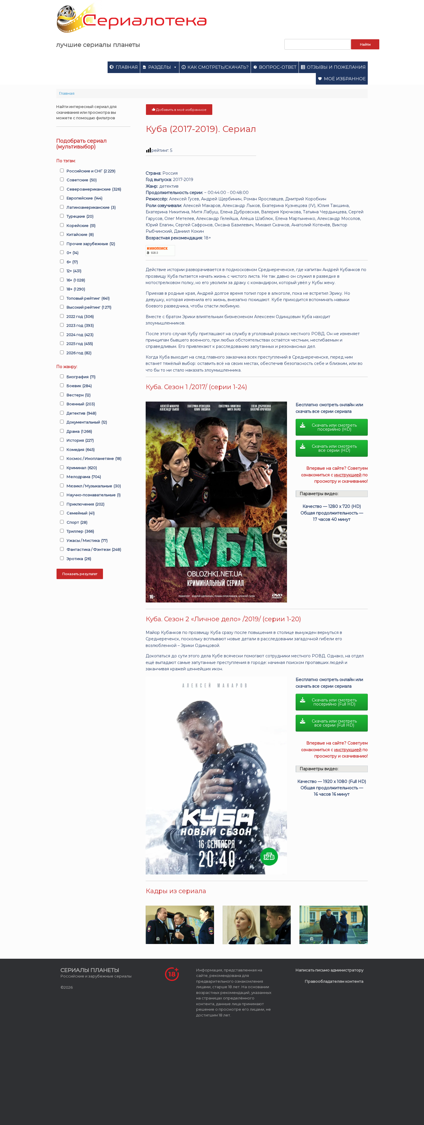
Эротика (79, 558)
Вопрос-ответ (278, 67)
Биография (81, 376)
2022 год (80, 316)
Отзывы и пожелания (336, 67)
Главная (127, 67)
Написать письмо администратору (329, 970)
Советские (82, 180)
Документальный (87, 422)
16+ (76, 280)
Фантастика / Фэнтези (94, 549)
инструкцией (347, 474)
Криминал (82, 467)
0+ (72, 252)
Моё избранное (345, 78)
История (80, 440)
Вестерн (79, 395)
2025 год (80, 343)
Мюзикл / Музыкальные (94, 486)
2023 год (80, 325)
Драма (79, 431)
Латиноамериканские (91, 207)
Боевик (79, 385)
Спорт (77, 522)
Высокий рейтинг (89, 307)
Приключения (85, 504)
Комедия (81, 449)
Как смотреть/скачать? (218, 67)
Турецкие (80, 216)
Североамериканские (94, 189)
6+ (72, 262)
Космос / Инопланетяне (94, 458)
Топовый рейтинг (88, 298)
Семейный (81, 513)
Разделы (159, 67)
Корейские (81, 225)
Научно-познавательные (94, 494)
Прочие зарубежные (91, 243)
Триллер (80, 531)
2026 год (79, 352)
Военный (81, 404)
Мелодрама (84, 476)
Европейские (84, 198)
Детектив (81, 413)
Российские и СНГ (91, 171)
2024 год (80, 334)
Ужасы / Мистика (87, 540)
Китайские (80, 234)
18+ (76, 289)
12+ (74, 270)
